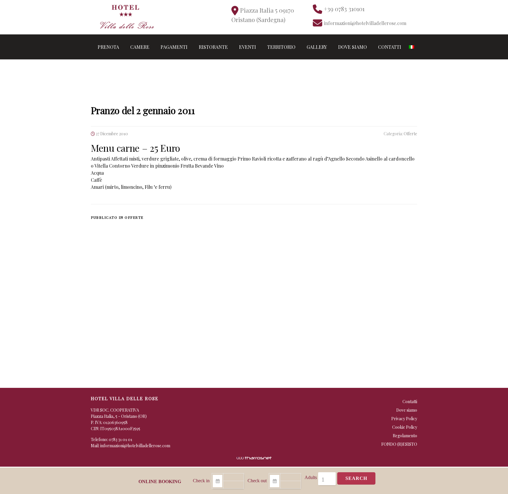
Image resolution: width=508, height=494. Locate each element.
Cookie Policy (404, 427)
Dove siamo (352, 47)
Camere (139, 47)
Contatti (389, 47)
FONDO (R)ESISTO (399, 444)
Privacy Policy (404, 418)
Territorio (281, 47)
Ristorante (213, 47)
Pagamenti (174, 47)
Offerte (410, 133)
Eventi (247, 47)
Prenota (108, 47)
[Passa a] (411, 47)
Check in (201, 480)
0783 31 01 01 (120, 439)
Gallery (317, 47)
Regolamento (405, 435)
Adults (311, 477)
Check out (257, 480)
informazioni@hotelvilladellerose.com (135, 445)
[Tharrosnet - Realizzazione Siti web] (254, 457)
